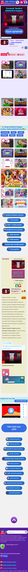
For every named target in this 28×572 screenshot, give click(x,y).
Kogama (12, 135)
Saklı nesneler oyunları (14, 473)
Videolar (21, 55)
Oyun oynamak (14, 31)
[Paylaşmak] (26, 47)
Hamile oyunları (14, 444)
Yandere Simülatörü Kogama (10, 568)
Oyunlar (4, 55)
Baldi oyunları (14, 239)
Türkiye (5, 556)
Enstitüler (4, 135)
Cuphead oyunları (14, 439)
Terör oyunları (14, 249)
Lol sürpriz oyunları (14, 468)
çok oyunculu (5, 132)
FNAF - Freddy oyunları (14, 225)
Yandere (21, 132)
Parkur (13, 132)
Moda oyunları (14, 478)
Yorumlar (12, 55)
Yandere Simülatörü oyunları (15, 215)
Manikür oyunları (14, 488)
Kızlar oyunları (14, 234)
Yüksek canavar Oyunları (14, 483)
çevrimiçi (20, 135)
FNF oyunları (14, 220)
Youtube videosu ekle (21, 401)
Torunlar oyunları (14, 493)
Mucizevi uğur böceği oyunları (14, 244)
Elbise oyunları (14, 463)
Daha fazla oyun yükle (14, 427)
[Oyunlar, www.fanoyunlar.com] (9, 2)
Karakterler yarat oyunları (14, 230)
